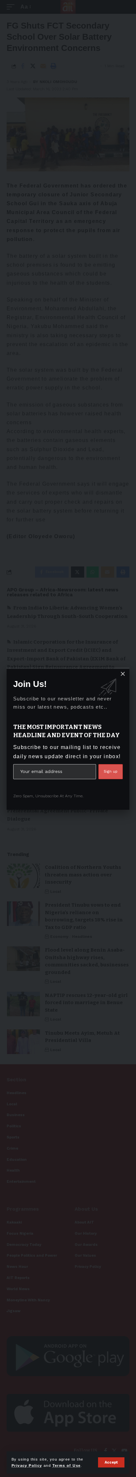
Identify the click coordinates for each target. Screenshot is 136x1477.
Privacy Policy (27, 1465)
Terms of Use (66, 1465)
